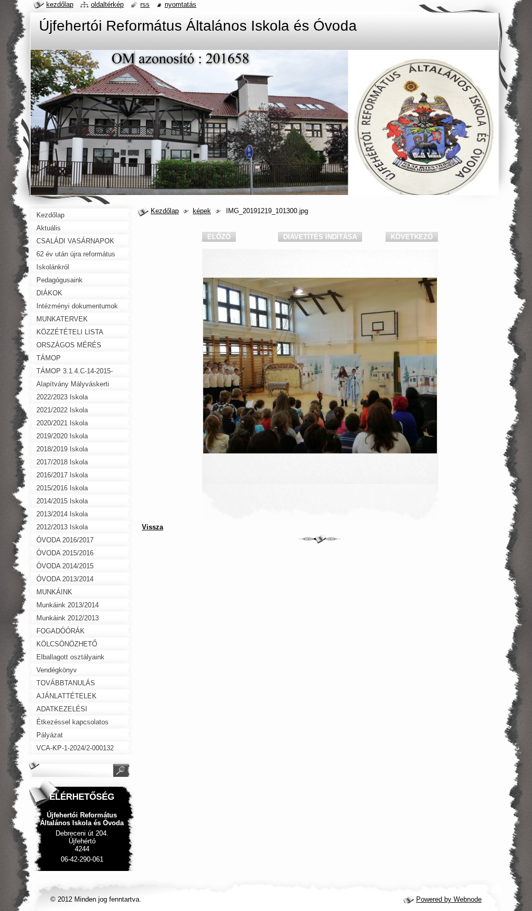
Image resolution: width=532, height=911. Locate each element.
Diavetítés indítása (320, 237)
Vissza (152, 527)
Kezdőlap (165, 211)
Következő (412, 237)
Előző (219, 237)
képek (202, 211)
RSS (145, 4)
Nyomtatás (180, 4)
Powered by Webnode (449, 899)
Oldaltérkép (107, 4)
